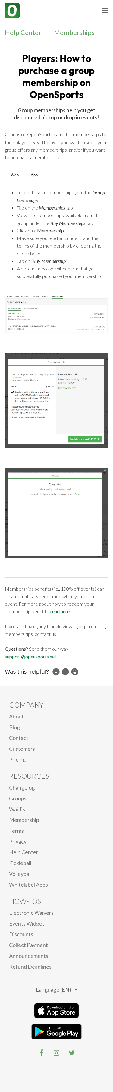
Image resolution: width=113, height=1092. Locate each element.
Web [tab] (15, 175)
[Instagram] (57, 1053)
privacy (18, 841)
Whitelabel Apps (28, 884)
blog (14, 727)
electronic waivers (31, 912)
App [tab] (34, 175)
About (16, 716)
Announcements (28, 955)
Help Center (23, 32)
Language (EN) (53, 989)
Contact (18, 737)
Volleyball (20, 873)
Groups (18, 798)
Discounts (21, 934)
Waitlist (18, 809)
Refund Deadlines (30, 966)
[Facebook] (42, 1053)
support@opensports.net (30, 656)
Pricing (17, 759)
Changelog (22, 787)
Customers (22, 748)
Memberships (74, 32)
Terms (16, 830)
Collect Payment (28, 945)
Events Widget (26, 923)
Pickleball (20, 863)
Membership (24, 819)
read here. (60, 611)
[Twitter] (72, 1053)
